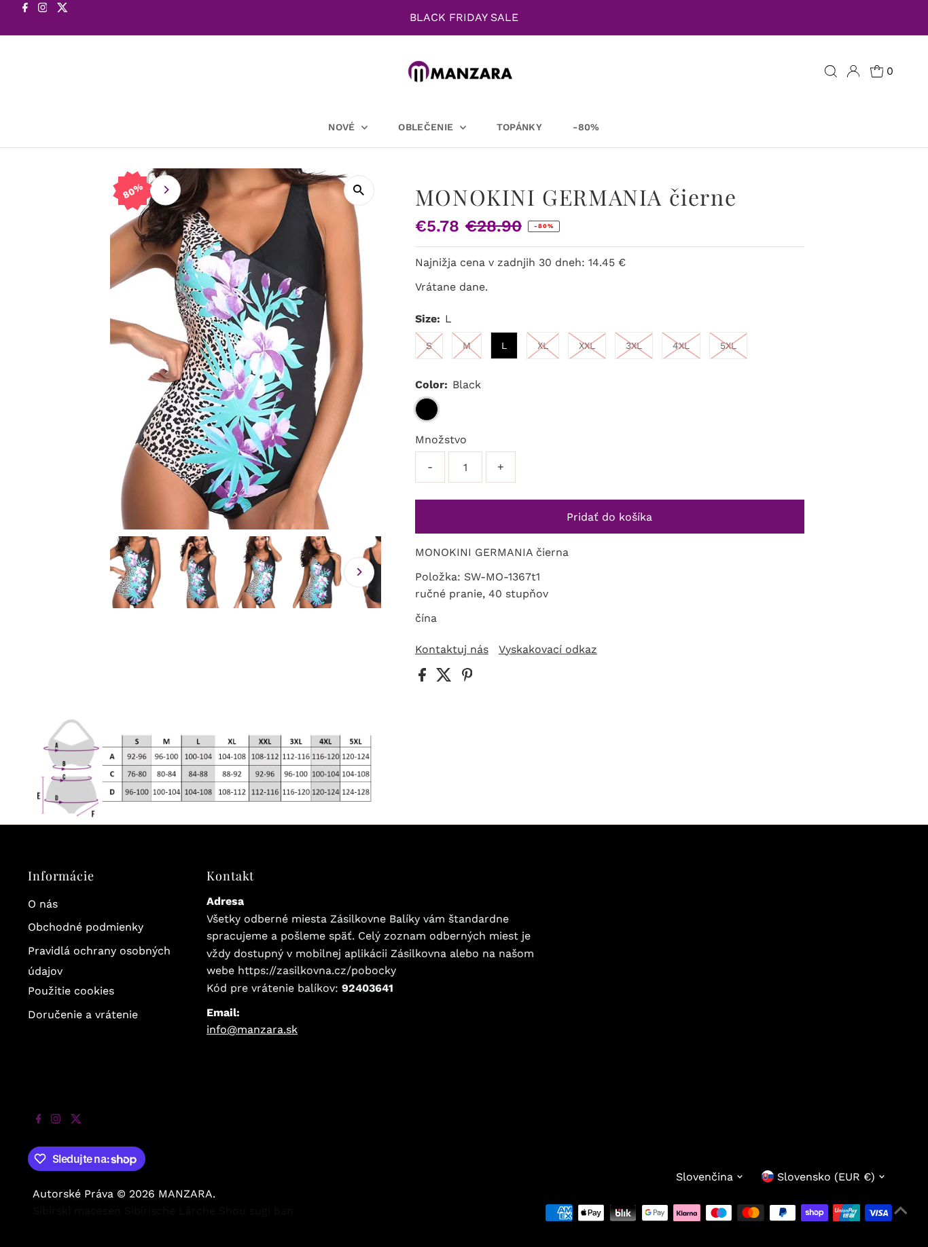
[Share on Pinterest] (467, 677)
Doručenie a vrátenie (83, 1014)
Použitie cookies (71, 990)
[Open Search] (831, 71)
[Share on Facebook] (423, 677)
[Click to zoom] (359, 190)
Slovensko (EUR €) (826, 1176)
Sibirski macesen (77, 1210)
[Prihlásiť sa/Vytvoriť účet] (853, 71)
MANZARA (185, 1193)
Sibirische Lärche (169, 1210)
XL (542, 345)
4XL (681, 345)
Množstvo (441, 439)
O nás (43, 903)
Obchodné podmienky (85, 926)
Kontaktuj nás (451, 649)
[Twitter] (62, 19)
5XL (728, 345)
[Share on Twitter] (445, 677)
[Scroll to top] (900, 1219)
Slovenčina (704, 1176)
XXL (587, 345)
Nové (343, 127)
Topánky (519, 127)
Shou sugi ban (256, 1210)
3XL (634, 345)
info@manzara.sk (252, 1029)
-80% (586, 127)
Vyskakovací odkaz (548, 649)
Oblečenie (427, 127)
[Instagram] (43, 19)
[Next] (165, 189)
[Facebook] (25, 19)
